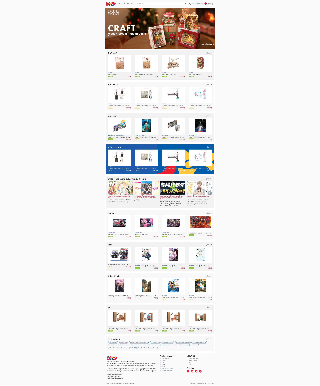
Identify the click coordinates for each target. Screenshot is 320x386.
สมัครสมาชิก (200, 4)
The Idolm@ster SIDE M (160, 345)
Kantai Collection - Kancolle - (123, 345)
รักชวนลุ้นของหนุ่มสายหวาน (140, 264)
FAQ (190, 363)
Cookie (212, 384)
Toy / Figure (165, 359)
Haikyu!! (155, 348)
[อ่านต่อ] (125, 202)
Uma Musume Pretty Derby (175, 345)
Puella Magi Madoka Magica (144, 348)
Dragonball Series (112, 342)
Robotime (110, 72)
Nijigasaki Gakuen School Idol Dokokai (116, 135)
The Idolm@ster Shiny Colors (199, 342)
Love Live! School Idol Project (183, 342)
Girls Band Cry (165, 135)
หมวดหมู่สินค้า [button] (130, 3)
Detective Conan (194, 345)
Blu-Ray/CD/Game (167, 369)
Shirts (163, 365)
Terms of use (200, 384)
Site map (192, 384)
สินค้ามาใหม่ (121, 3)
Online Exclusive (167, 371)
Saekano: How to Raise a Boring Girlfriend (118, 348)
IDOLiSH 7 (133, 348)
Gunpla (164, 361)
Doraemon (191, 135)
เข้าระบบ (193, 4)
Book (163, 367)
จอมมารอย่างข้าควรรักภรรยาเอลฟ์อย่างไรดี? (171, 264)
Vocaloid (186, 345)
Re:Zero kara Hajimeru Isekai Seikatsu (139, 342)
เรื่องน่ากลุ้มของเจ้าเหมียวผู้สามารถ (196, 264)
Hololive (141, 345)
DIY (163, 363)
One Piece (111, 345)
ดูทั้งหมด (208, 53)
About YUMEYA (193, 359)
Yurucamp (134, 345)
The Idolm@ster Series (168, 342)
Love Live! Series (112, 104)
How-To (191, 365)
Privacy (207, 384)
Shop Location (193, 361)
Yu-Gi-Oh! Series (149, 345)
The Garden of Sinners (140, 135)
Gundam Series (111, 232)
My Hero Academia (155, 342)
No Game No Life (123, 342)
